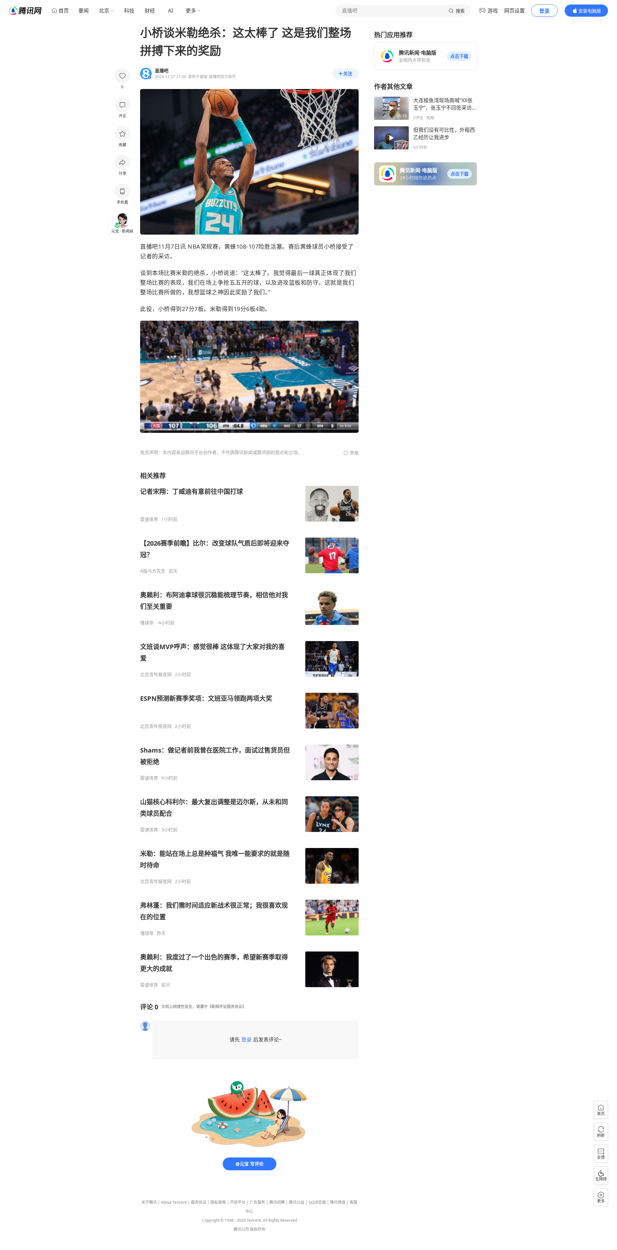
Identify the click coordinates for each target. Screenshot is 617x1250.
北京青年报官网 (156, 674)
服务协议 (198, 1202)
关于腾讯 (149, 1202)
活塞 (276, 246)
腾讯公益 (296, 1202)
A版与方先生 (152, 571)
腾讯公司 (241, 1229)
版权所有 (257, 1229)
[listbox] (249, 729)
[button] (459, 56)
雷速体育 (149, 519)
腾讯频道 (337, 1202)
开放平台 (238, 1202)
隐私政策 (218, 1202)
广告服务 (257, 1202)
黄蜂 (230, 246)
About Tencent (174, 1202)
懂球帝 (147, 623)
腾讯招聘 (277, 1202)
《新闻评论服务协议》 (227, 1006)
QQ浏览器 (317, 1202)
